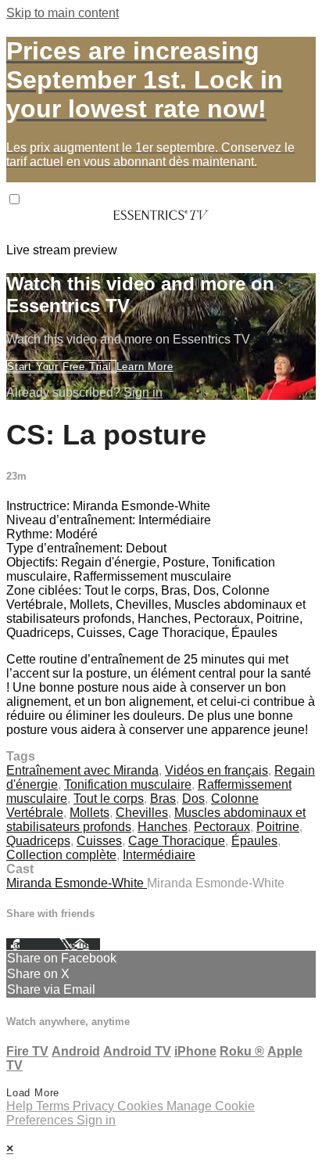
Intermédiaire (159, 855)
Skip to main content (62, 13)
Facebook (32, 944)
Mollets (89, 812)
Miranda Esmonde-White (76, 883)
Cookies (141, 1106)
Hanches (163, 826)
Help (21, 1106)
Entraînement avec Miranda (82, 770)
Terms (54, 1106)
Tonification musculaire (127, 784)
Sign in (143, 392)
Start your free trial (61, 366)
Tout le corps (108, 798)
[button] (14, 199)
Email (85, 944)
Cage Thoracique (176, 840)
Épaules (254, 840)
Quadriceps (38, 840)
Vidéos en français (216, 770)
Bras (163, 798)
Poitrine (277, 826)
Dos (193, 798)
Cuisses (99, 840)
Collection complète (61, 855)
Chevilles (142, 812)
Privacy (95, 1106)
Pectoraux (222, 826)
